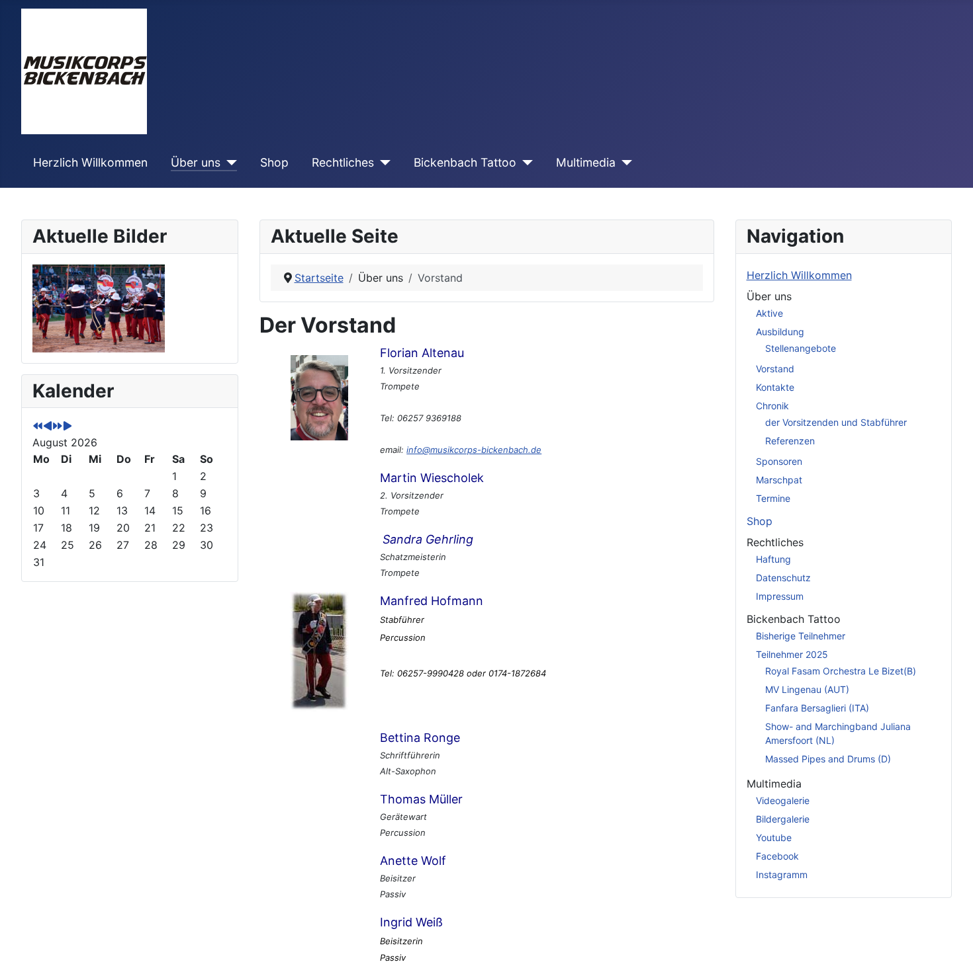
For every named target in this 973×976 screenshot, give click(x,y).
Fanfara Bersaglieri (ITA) (817, 707)
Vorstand (775, 368)
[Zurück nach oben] (949, 951)
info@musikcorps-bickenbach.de (473, 449)
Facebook (777, 856)
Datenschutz (783, 577)
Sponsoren (779, 461)
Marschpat (779, 479)
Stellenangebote (800, 348)
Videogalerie (783, 800)
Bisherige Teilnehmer (800, 635)
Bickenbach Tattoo (465, 162)
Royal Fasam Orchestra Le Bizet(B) (840, 670)
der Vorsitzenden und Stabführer (836, 422)
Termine (773, 498)
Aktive (769, 313)
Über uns (195, 162)
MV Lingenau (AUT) (807, 689)
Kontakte (775, 387)
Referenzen (790, 440)
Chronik (772, 405)
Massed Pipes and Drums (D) (828, 758)
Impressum (780, 596)
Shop (274, 162)
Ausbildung (780, 331)
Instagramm (782, 874)
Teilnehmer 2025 (792, 654)
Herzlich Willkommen (90, 162)
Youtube (774, 837)
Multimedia (586, 162)
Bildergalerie (783, 819)
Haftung (773, 559)
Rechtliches (343, 162)
